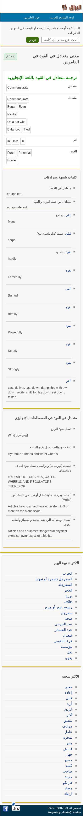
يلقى (68, 215)
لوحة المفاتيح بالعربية (62, 17)
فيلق (68, 233)
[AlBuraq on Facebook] (5, 810)
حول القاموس (32, 17)
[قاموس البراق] (72, 7)
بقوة (68, 252)
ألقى (68, 289)
